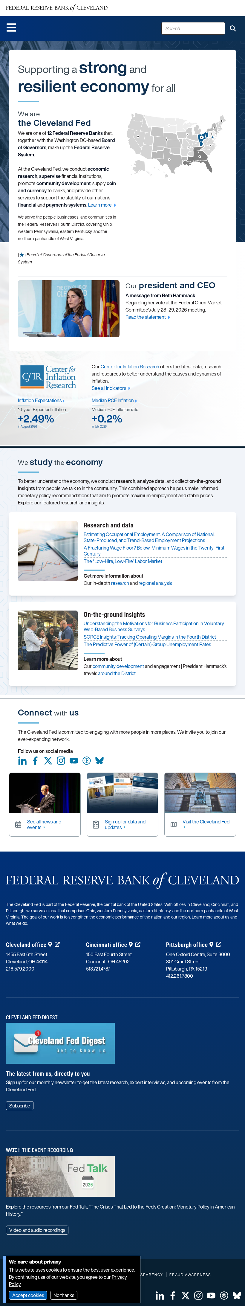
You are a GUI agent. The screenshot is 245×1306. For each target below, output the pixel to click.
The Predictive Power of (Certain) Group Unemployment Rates (147, 644)
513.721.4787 (98, 968)
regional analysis (155, 583)
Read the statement (145, 317)
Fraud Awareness (190, 1274)
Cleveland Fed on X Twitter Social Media (48, 760)
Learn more (100, 204)
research (120, 583)
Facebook (35, 760)
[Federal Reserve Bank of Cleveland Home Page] (57, 8)
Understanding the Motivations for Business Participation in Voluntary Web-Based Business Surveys (154, 626)
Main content (29, 3)
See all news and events (44, 824)
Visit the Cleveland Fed (206, 822)
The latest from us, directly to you (48, 1073)
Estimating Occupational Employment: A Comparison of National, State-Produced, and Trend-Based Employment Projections (149, 537)
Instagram (60, 760)
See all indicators (109, 388)
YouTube (73, 760)
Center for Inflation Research (130, 366)
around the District (117, 673)
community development (118, 666)
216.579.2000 (20, 968)
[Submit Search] (232, 28)
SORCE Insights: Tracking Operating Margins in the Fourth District (150, 637)
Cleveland (26, 944)
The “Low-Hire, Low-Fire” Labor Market (123, 561)
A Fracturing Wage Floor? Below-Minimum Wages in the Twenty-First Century (154, 551)
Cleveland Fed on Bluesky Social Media (99, 760)
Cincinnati (106, 944)
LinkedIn (22, 760)
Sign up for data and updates (125, 824)
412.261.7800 (179, 976)
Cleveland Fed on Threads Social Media (86, 760)
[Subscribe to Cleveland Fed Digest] (60, 1045)
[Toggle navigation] (11, 27)
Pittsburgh (187, 944)
